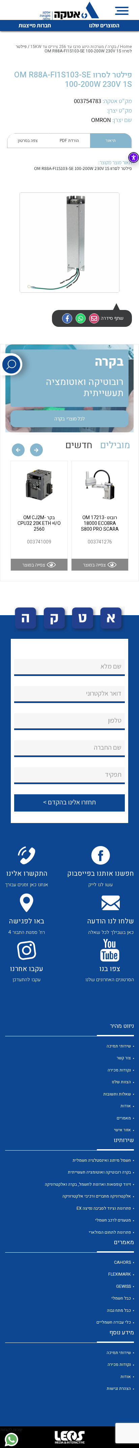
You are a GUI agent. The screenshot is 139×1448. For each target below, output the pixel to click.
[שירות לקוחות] (11, 1439)
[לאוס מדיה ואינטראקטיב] (69, 1437)
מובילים (115, 445)
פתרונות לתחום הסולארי (110, 1232)
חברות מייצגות (35, 25)
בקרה (112, 47)
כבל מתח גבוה (119, 1310)
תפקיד (113, 774)
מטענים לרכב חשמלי (113, 1220)
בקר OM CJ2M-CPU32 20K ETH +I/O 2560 (39, 523)
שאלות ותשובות (117, 1094)
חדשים (78, 445)
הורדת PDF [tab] (69, 141)
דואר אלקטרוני (103, 693)
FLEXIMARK (119, 1274)
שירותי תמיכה (119, 1046)
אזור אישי (122, 1130)
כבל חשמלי (121, 1298)
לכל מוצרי (69, 418)
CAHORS (122, 1262)
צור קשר (124, 1058)
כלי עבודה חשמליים (113, 1322)
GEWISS (123, 1286)
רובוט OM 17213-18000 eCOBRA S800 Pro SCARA (100, 523)
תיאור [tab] (111, 141)
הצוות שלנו (121, 1082)
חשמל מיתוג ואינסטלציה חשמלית (102, 1160)
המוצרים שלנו (104, 25)
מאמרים (124, 1118)
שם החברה (107, 747)
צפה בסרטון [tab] (28, 141)
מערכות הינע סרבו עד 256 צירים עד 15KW (67, 47)
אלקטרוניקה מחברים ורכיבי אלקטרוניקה (96, 1196)
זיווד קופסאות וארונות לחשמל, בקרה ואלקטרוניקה (88, 1184)
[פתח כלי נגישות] (133, 157)
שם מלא (111, 666)
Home (126, 47)
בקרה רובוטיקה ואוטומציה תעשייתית (99, 1172)
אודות (125, 1106)
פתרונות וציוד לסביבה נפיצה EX (104, 1208)
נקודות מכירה (119, 1070)
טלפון (114, 720)
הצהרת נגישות (119, 1388)
